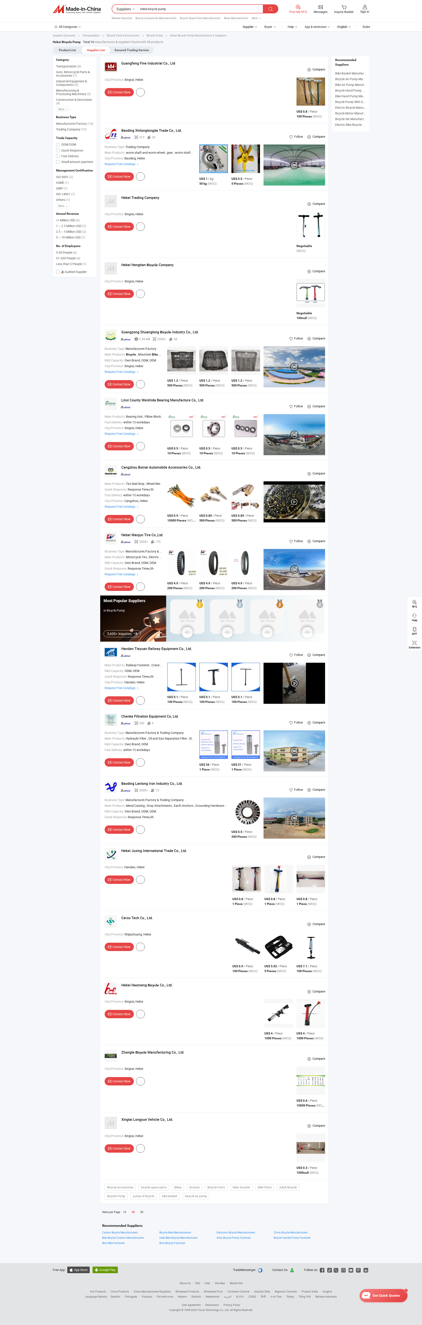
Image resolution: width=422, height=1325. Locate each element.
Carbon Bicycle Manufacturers (120, 1232)
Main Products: (115, 152)
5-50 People (66, 252)
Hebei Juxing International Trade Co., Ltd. (154, 850)
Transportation (68, 66)
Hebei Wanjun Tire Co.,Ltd (141, 535)
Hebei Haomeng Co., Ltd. (147, 985)
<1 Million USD (68, 220)
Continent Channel (238, 1291)
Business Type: (115, 147)
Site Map (220, 1283)
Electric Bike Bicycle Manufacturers (359, 125)
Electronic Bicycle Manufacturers (235, 1232)
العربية (227, 1296)
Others (63, 200)
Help (291, 27)
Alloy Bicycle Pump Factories (233, 1237)
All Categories (68, 27)
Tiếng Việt (304, 1296)
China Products (120, 1291)
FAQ (197, 1283)
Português (131, 1296)
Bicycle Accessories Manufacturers (155, 18)
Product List (67, 50)
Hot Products (98, 1291)
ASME (62, 183)
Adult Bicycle (288, 1187)
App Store (78, 1270)
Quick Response (72, 150)
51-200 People (68, 258)
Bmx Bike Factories (113, 1243)
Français (147, 1296)
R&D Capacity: (114, 360)
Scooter (194, 1187)
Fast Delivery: (114, 422)
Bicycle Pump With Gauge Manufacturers (363, 102)
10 (124, 1212)
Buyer (268, 27)
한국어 (240, 1296)
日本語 (252, 1296)
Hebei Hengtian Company (147, 264)
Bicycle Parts (216, 1187)
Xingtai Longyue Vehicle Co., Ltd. (147, 1119)
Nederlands (212, 1296)
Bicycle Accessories (120, 1187)
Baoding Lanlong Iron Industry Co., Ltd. (152, 783)
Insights (327, 1291)
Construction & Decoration (74, 101)
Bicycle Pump (116, 1196)
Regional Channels (286, 1291)
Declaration (212, 1305)
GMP (61, 188)
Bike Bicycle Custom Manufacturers (123, 1237)
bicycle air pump (196, 1196)
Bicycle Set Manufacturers (353, 119)
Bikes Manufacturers (236, 18)
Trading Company (71, 129)
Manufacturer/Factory (74, 123)
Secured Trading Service (132, 50)
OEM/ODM (68, 144)
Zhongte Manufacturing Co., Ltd (152, 1052)
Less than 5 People (71, 264)
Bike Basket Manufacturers (353, 73)
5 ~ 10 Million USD (70, 237)
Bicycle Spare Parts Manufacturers (200, 18)
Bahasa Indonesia (326, 1296)
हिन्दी (263, 1296)
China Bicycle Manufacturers (290, 1232)
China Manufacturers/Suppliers (152, 1291)
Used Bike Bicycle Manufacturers (178, 1237)
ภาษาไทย (276, 1296)
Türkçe (290, 1296)
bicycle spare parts (154, 1187)
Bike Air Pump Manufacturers (355, 85)
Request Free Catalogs (120, 164)
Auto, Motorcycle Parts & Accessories (73, 74)
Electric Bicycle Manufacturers (355, 107)
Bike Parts (265, 1187)
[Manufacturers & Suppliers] (77, 9)
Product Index (310, 1291)
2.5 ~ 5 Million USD (71, 231)
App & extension (316, 27)
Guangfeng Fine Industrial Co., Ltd (148, 63)
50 (141, 1212)
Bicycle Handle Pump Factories (292, 1237)
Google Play (105, 1270)
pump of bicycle (143, 1196)
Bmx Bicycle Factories (172, 1243)
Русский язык (165, 1296)
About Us (185, 1283)
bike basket (169, 1196)
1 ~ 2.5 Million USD (71, 226)
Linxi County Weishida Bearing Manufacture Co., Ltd (162, 400)
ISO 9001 (64, 177)
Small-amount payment (77, 162)
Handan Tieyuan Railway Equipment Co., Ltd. (156, 648)
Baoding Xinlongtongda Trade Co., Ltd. (151, 130)
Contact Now (122, 92)
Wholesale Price (213, 1291)
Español (115, 1296)
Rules (366, 27)
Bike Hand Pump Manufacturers (357, 96)
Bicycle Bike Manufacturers (175, 1232)
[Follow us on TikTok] (329, 1270)
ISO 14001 (65, 194)
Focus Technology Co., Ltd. (214, 1310)
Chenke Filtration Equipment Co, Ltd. (150, 716)
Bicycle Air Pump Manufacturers (357, 79)
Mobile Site (236, 1283)
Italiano (182, 1296)
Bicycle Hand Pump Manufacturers (359, 90)
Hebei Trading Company (140, 197)
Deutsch (196, 1296)
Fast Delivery (70, 156)
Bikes (178, 1187)
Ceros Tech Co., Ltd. (137, 917)
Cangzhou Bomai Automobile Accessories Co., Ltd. (161, 467)
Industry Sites (262, 1291)
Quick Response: (116, 489)
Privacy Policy (232, 1305)
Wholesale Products (187, 1291)
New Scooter (241, 1187)
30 (133, 1212)
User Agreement (191, 1305)
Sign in (364, 11)
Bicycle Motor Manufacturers (355, 113)
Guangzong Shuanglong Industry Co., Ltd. (160, 332)
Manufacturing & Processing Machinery (73, 92)
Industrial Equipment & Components (71, 83)
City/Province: (114, 80)
